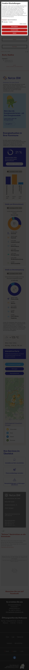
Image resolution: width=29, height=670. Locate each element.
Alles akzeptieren (14, 26)
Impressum (4, 19)
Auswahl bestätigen (14, 29)
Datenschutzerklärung (12, 19)
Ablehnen (14, 33)
